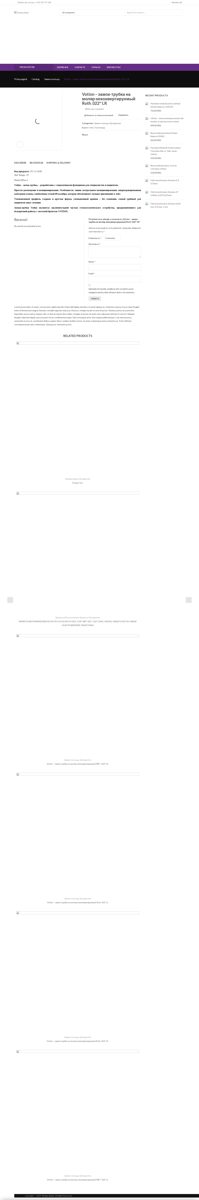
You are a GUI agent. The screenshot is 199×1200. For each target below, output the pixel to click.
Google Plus (106, 134)
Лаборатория (71, 479)
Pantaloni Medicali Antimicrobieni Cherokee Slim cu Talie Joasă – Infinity (165, 150)
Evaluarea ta (95, 238)
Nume (92, 261)
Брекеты (60, 617)
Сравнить (123, 115)
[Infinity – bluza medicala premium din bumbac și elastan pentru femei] (146, 122)
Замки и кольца (51, 79)
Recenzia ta (95, 244)
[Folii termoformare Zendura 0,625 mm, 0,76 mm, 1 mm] (146, 205)
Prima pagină (20, 79)
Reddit (117, 134)
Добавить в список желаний (98, 115)
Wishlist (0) (176, 2)
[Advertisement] (99, 41)
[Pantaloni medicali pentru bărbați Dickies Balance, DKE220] (146, 107)
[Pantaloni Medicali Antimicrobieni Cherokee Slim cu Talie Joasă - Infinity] (146, 153)
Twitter (96, 134)
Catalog (35, 79)
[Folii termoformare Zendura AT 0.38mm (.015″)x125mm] (146, 194)
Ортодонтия (115, 123)
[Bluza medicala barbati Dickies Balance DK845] (146, 136)
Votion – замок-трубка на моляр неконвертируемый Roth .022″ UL (78, 1041)
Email (92, 273)
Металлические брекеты (76, 617)
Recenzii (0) (36, 162)
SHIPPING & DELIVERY (58, 162)
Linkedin (112, 134)
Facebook (91, 134)
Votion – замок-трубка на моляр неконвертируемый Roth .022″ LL (77, 902)
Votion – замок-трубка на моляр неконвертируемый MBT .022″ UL (78, 764)
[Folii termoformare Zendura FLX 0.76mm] (146, 182)
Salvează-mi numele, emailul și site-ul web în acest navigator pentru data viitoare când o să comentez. (112, 291)
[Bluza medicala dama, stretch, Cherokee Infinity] (146, 169)
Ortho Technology (96, 127)
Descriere (20, 162)
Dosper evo (77, 483)
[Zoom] (20, 144)
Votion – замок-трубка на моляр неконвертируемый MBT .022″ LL (77, 1179)
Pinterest (101, 134)
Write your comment (94, 109)
